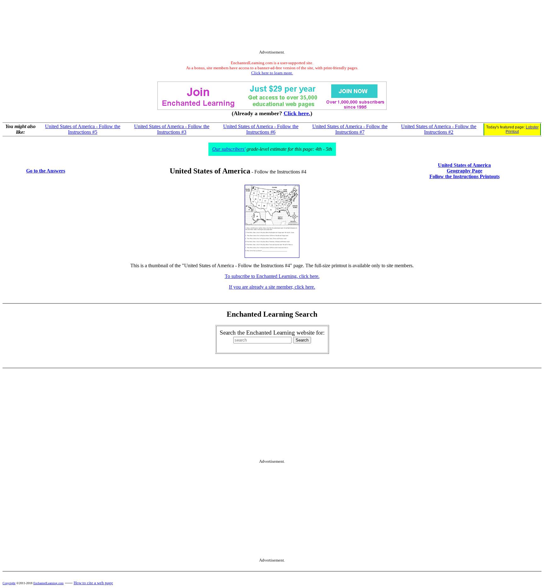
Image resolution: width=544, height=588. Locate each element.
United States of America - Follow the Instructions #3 (171, 129)
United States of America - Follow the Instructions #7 (350, 129)
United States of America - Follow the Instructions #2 (438, 129)
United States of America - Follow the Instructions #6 (260, 129)
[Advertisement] (272, 26)
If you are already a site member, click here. (272, 287)
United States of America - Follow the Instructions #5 (82, 129)
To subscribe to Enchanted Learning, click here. (272, 276)
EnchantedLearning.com (48, 583)
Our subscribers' (228, 149)
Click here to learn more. (272, 73)
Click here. (297, 113)
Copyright (9, 583)
